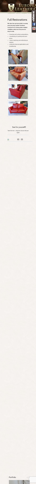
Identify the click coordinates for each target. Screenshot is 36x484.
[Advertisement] (18, 165)
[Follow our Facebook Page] (34, 24)
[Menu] (32, 2)
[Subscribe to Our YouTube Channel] (34, 28)
